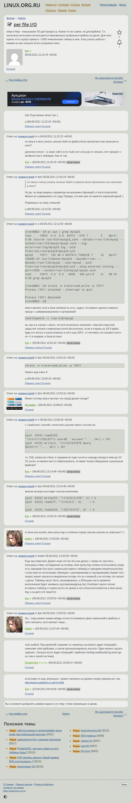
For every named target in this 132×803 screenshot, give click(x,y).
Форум (85, 4)
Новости (51, 4)
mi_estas (30, 405)
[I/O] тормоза (88, 735)
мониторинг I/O (26, 766)
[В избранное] (119, 32)
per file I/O (25, 24)
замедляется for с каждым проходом (39, 739)
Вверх (124, 784)
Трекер (62, 10)
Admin (22, 18)
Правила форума (24, 784)
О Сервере (8, 784)
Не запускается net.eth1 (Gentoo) (109, 80)
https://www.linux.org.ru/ (14, 791)
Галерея (63, 4)
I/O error (85, 751)
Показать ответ (33, 126)
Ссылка (10, 69)
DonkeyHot (31, 662)
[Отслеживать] (119, 42)
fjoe (27, 51)
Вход (122, 4)
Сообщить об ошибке (13, 787)
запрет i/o (86, 740)
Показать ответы (34, 348)
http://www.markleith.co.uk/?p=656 (44, 682)
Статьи (75, 4)
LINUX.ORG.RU (22, 5)
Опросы (50, 10)
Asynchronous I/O (91, 730)
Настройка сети (18, 80)
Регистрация (108, 4)
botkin (28, 538)
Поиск (72, 10)
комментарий (26, 136)
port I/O (85, 746)
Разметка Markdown (44, 784)
